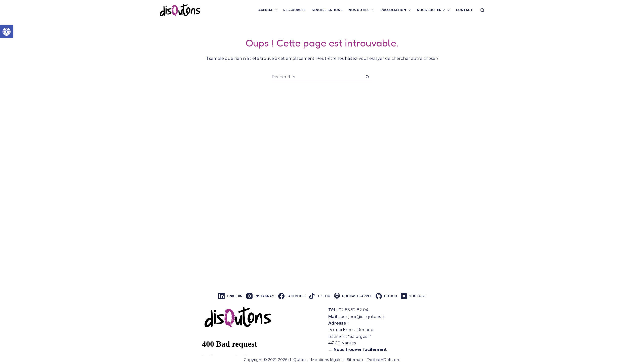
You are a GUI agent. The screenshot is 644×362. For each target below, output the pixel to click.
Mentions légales (327, 359)
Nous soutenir (431, 10)
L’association (393, 10)
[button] (6, 31)
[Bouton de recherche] (367, 77)
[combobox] (317, 77)
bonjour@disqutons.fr (362, 316)
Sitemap (355, 359)
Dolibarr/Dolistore (383, 359)
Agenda (265, 10)
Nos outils (359, 10)
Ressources (294, 10)
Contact (464, 10)
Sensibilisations (327, 10)
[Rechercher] (482, 10)
